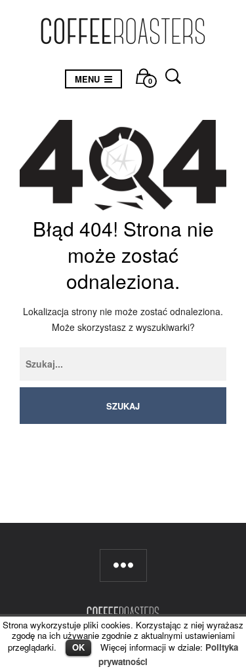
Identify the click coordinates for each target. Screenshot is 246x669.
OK (78, 647)
